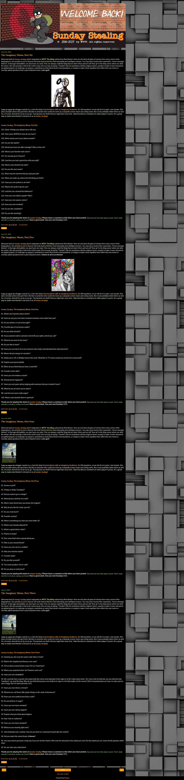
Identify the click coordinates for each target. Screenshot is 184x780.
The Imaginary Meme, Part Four (17, 421)
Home (63, 770)
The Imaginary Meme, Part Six (17, 55)
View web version (63, 774)
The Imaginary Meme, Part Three (18, 593)
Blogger (66, 778)
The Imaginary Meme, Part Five (17, 237)
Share (4, 228)
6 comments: (23, 409)
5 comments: (23, 225)
